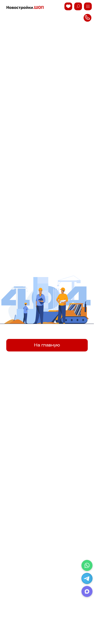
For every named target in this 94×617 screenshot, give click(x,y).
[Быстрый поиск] (78, 6)
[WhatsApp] (86, 565)
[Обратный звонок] (88, 6)
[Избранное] (68, 6)
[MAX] (86, 591)
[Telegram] (86, 578)
